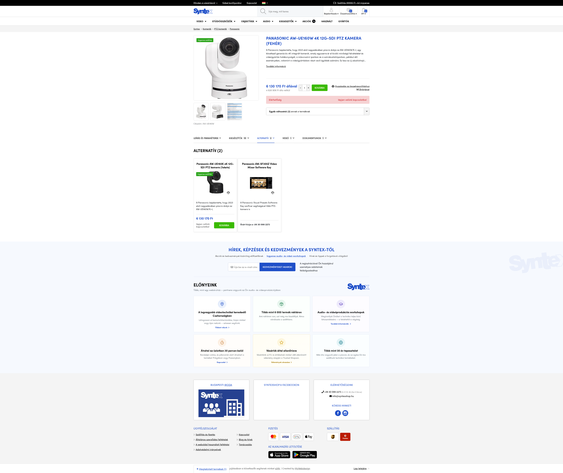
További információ (276, 66)
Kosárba (320, 87)
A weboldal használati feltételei (212, 444)
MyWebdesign (302, 468)
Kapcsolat (252, 2)
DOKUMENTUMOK (312, 138)
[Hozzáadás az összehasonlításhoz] (228, 192)
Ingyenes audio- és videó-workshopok (286, 256)
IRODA (228, 385)
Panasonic (235, 28)
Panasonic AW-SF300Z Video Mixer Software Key (259, 165)
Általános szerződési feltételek (212, 439)
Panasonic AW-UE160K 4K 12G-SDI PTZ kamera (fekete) (215, 165)
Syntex (197, 28)
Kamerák (207, 28)
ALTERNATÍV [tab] (264, 138)
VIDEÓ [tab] (287, 138)
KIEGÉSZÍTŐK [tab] (237, 138)
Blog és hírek (245, 439)
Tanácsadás (245, 444)
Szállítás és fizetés (205, 434)
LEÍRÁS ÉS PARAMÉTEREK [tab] (206, 138)
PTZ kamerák (220, 28)
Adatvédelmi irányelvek (208, 449)
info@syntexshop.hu (343, 396)
